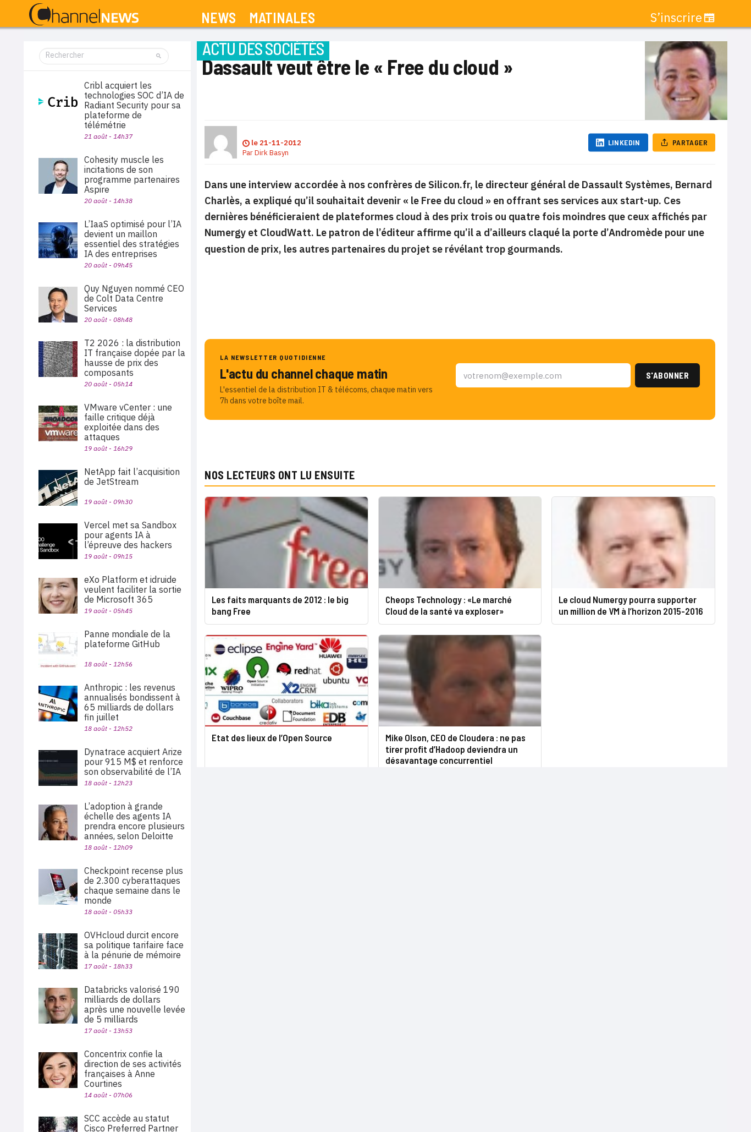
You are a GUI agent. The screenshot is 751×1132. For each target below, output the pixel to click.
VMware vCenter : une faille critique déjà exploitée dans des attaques (128, 422)
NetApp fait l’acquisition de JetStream (132, 476)
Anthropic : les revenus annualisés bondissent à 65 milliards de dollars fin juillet (132, 702)
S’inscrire (676, 17)
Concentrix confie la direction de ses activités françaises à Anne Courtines (132, 1068)
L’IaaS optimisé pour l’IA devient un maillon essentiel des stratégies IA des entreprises (132, 238)
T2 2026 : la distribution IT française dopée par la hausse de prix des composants (134, 357)
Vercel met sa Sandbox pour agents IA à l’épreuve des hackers (130, 534)
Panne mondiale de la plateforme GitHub (127, 638)
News (218, 18)
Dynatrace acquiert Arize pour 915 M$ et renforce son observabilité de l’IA (133, 761)
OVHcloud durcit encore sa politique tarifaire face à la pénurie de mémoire (134, 944)
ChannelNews (84, 14)
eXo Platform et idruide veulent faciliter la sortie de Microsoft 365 (132, 589)
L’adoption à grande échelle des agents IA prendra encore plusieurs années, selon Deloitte (134, 821)
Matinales (282, 18)
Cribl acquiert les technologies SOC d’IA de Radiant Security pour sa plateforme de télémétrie (134, 105)
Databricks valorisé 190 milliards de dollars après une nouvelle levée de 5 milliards (134, 1004)
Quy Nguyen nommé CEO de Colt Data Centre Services (134, 298)
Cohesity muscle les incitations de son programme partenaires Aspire (132, 174)
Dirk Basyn (272, 152)
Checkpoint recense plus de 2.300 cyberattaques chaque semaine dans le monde (133, 885)
